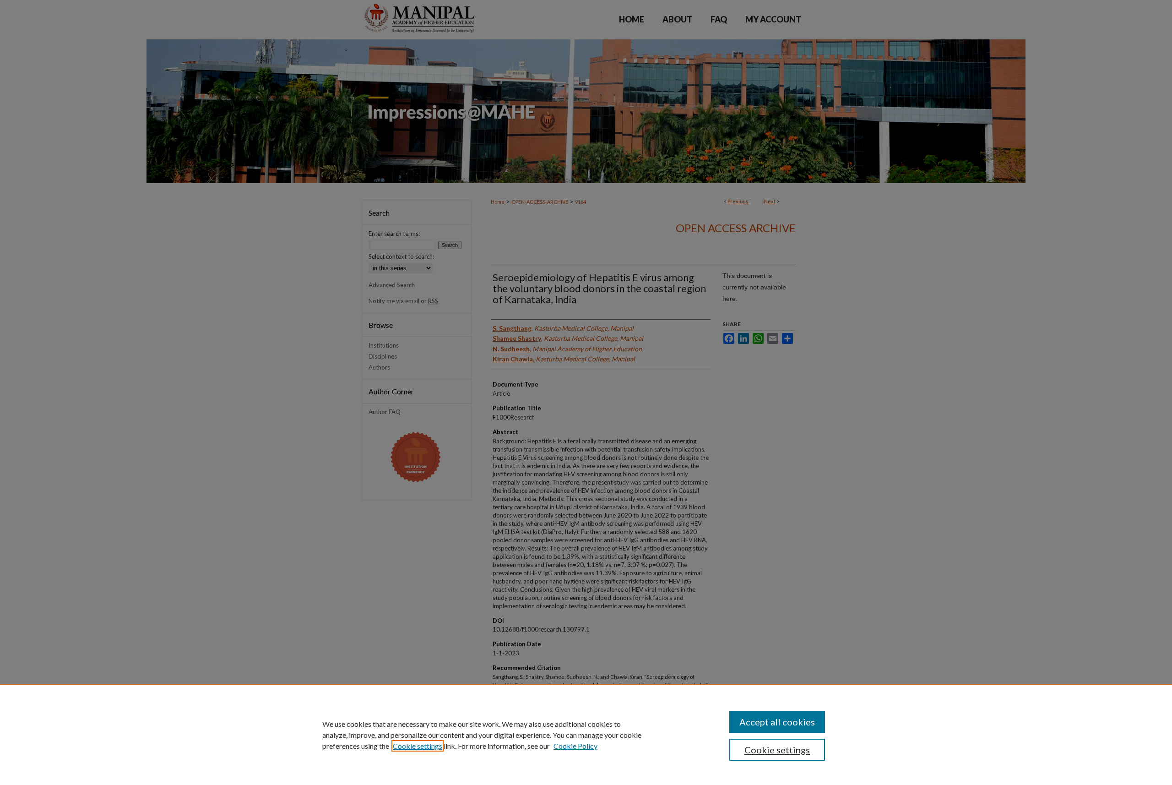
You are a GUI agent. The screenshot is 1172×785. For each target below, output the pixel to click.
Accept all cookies (777, 721)
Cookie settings (417, 745)
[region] (586, 734)
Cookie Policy (575, 745)
